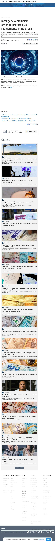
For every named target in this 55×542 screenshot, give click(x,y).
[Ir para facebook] (30, 532)
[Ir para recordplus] (42, 532)
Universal (44, 511)
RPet (11, 504)
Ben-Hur (32, 492)
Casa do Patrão (33, 500)
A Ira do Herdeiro (34, 480)
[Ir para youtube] (53, 532)
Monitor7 (23, 507)
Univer (44, 509)
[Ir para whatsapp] (50, 532)
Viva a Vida (12, 509)
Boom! (32, 494)
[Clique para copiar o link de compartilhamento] (37, 39)
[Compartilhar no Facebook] (29, 39)
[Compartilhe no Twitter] (27, 39)
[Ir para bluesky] (28, 532)
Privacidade (12, 532)
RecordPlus (45, 488)
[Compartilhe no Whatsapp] (33, 39)
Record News (45, 502)
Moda (11, 496)
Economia (24, 493)
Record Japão (45, 500)
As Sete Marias (33, 484)
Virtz (11, 507)
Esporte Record (33, 507)
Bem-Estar (12, 480)
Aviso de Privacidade (41, 539)
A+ (4, 43)
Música (11, 498)
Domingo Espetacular (34, 505)
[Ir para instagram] (33, 532)
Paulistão (5, 492)
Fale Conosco (7, 532)
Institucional (47, 475)
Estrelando (12, 488)
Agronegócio (24, 478)
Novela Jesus (33, 515)
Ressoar (44, 507)
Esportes (6, 475)
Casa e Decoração (13, 482)
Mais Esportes (5, 490)
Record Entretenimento (47, 496)
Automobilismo (6, 478)
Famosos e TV (13, 490)
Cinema (11, 484)
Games (11, 494)
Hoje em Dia (33, 511)
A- (6, 43)
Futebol (4, 486)
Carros (23, 484)
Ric (6, 1)
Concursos (24, 488)
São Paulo (24, 513)
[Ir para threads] (39, 532)
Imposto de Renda (25, 501)
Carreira (44, 480)
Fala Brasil (32, 509)
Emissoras (45, 484)
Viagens (11, 505)
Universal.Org (45, 513)
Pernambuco (24, 509)
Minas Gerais (24, 505)
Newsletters (45, 486)
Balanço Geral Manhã (34, 488)
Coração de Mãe (34, 504)
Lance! (4, 488)
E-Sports (4, 482)
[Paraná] (27, 5)
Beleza (11, 478)
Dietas (11, 486)
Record (33, 475)
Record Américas (46, 494)
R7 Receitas (12, 502)
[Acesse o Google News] (35, 39)
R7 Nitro (11, 500)
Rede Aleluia (45, 504)
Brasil (23, 480)
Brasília (23, 482)
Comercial (45, 482)
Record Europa (45, 498)
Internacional (24, 503)
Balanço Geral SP (34, 490)
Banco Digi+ (45, 478)
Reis (31, 519)
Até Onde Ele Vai (34, 486)
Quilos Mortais (33, 517)
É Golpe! (23, 497)
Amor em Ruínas (34, 482)
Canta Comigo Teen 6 (35, 498)
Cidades (23, 486)
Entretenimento (15, 475)
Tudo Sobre (24, 520)
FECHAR (48, 539)
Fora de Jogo (5, 484)
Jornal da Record (34, 513)
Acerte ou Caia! (33, 478)
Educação (24, 495)
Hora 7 (23, 499)
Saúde (23, 515)
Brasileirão (5, 480)
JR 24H (23, 475)
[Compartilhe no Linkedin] (31, 39)
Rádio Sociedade (46, 492)
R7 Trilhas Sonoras (46, 490)
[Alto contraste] (2, 43)
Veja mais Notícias (19, 467)
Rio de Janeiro (24, 511)
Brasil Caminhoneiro (34, 496)
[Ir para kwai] (36, 532)
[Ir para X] (47, 532)
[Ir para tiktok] (44, 532)
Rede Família (45, 505)
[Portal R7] (3, 1)
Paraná (7, 17)
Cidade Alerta (33, 502)
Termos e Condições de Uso (19, 532)
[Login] (53, 1)
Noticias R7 (3, 17)
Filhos (11, 492)
